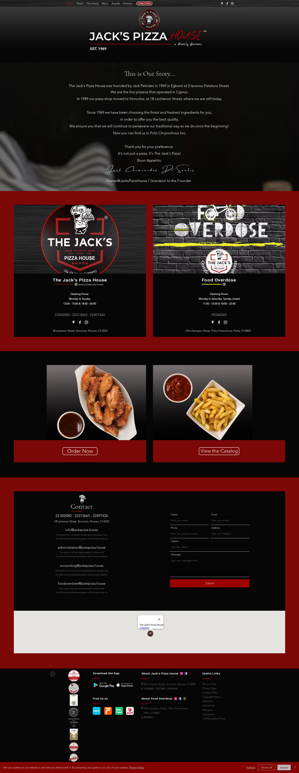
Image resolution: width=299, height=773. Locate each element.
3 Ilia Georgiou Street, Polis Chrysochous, (166, 708)
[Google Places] (222, 3)
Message (176, 554)
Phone (174, 528)
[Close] (295, 767)
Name (174, 514)
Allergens (207, 709)
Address (215, 528)
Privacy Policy (136, 767)
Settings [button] (250, 767)
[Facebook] (227, 3)
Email (214, 514)
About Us (207, 701)
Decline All (266, 767)
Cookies (210, 692)
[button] (96, 402)
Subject (175, 541)
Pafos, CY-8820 (151, 712)
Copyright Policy (211, 696)
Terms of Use (209, 683)
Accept (284, 767)
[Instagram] (232, 3)
